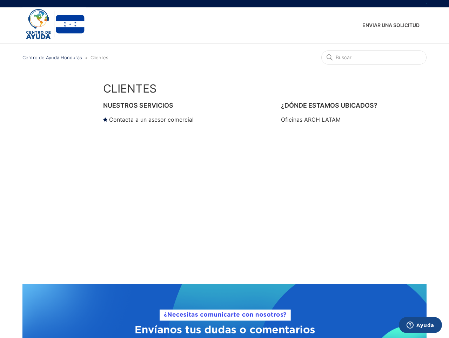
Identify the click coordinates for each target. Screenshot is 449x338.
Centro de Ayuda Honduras (52, 57)
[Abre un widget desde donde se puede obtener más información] (420, 325)
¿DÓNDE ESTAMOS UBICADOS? (329, 105)
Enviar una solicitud (391, 25)
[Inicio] (54, 38)
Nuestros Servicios (138, 105)
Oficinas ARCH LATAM (311, 119)
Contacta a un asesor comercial (151, 119)
